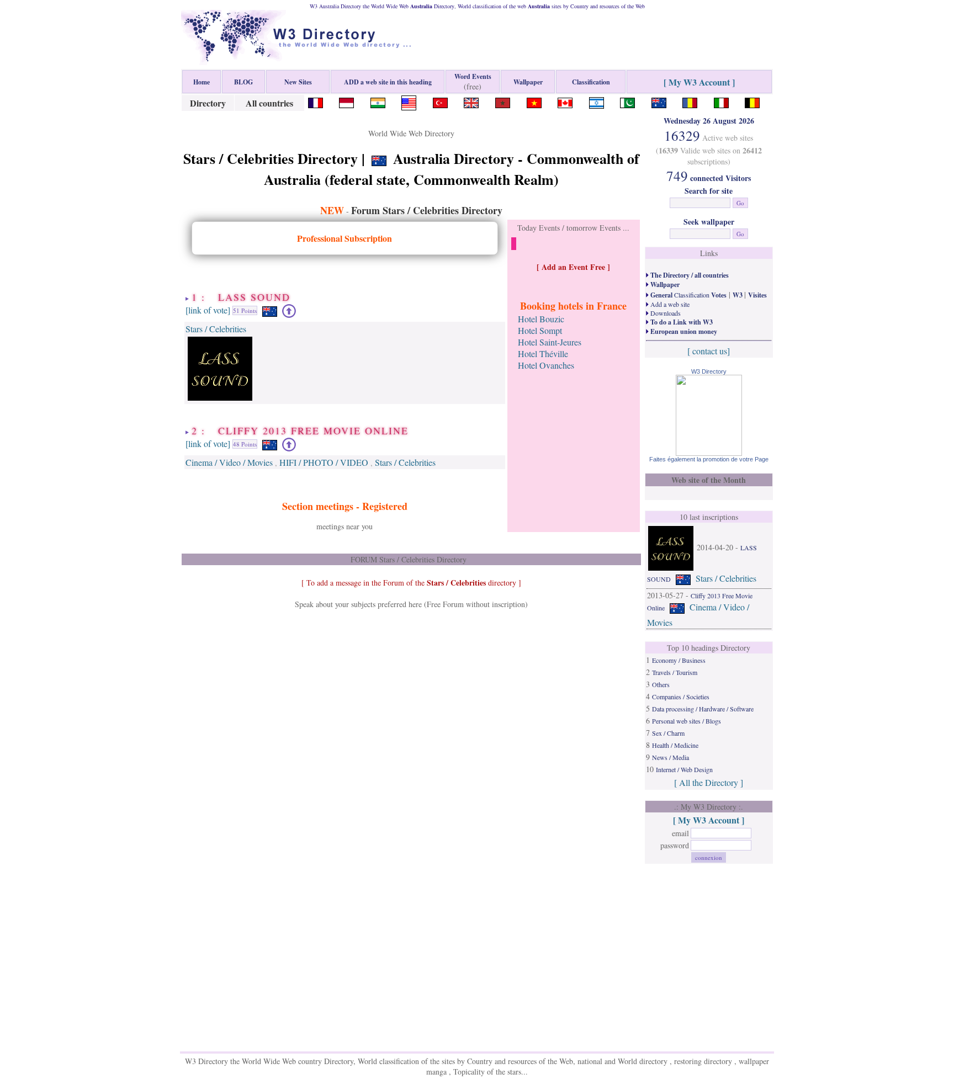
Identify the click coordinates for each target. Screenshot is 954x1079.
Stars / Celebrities (216, 328)
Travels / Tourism (674, 672)
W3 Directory (709, 371)
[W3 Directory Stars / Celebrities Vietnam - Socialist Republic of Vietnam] (534, 101)
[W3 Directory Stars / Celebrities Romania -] (690, 101)
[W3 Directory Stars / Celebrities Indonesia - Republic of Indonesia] (346, 101)
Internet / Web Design (684, 769)
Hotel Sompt (540, 330)
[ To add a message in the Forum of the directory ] (411, 582)
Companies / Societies (680, 696)
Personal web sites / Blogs (686, 720)
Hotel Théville (543, 353)
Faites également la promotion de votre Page (708, 459)
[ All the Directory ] (708, 782)
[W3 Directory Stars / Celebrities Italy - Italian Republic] (721, 101)
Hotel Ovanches (546, 365)
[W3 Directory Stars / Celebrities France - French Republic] (315, 101)
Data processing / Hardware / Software (703, 708)
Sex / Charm (668, 733)
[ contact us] (708, 351)
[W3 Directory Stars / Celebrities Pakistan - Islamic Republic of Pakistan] (627, 101)
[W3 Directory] (709, 452)
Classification (688, 294)
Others (661, 684)
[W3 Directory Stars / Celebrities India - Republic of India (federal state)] (378, 101)
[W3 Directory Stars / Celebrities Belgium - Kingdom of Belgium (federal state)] (752, 101)
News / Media (670, 757)
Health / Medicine (675, 745)
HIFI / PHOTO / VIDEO (323, 462)
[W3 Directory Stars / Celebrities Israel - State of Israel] (596, 101)
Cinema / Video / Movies (229, 462)
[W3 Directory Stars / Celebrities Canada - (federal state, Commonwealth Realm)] (565, 101)
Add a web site (669, 304)
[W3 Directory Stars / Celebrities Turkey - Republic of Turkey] (440, 101)
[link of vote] (208, 309)
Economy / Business (679, 660)
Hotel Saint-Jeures (549, 342)
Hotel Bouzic (541, 319)
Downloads (665, 313)
